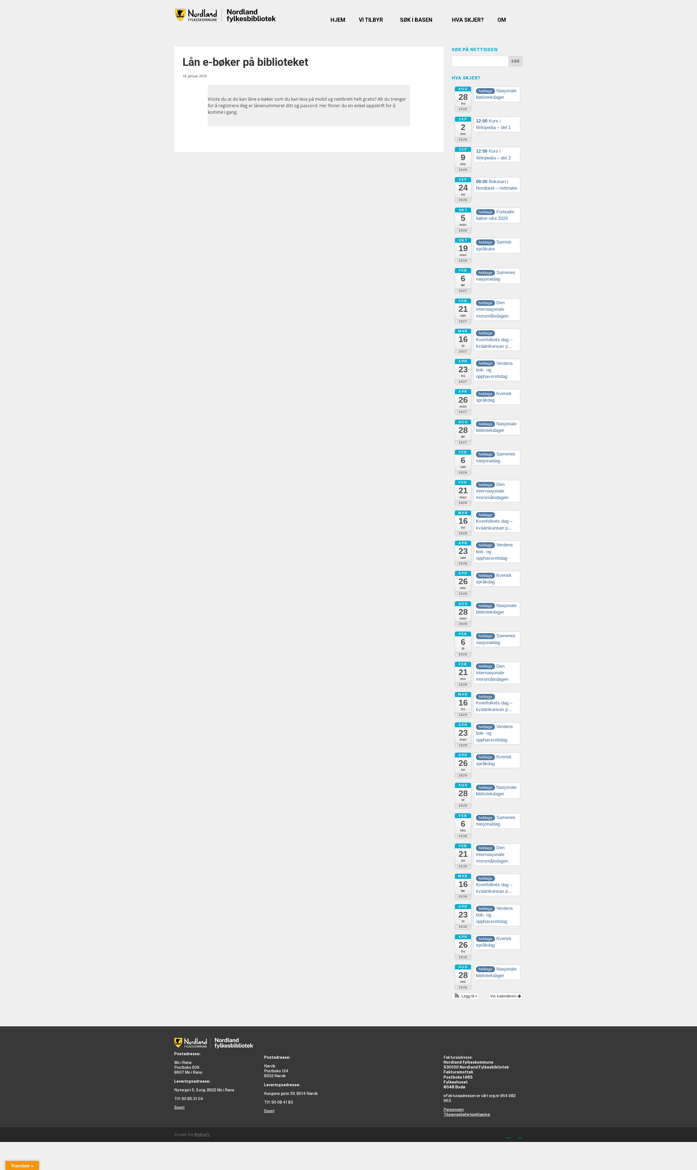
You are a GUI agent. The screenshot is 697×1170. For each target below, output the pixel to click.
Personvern (454, 1109)
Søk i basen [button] (416, 20)
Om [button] (501, 20)
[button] (465, 996)
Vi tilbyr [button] (371, 20)
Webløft (202, 1134)
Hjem (338, 20)
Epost (179, 1107)
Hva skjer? (468, 20)
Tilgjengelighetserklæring (467, 1114)
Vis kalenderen (504, 996)
